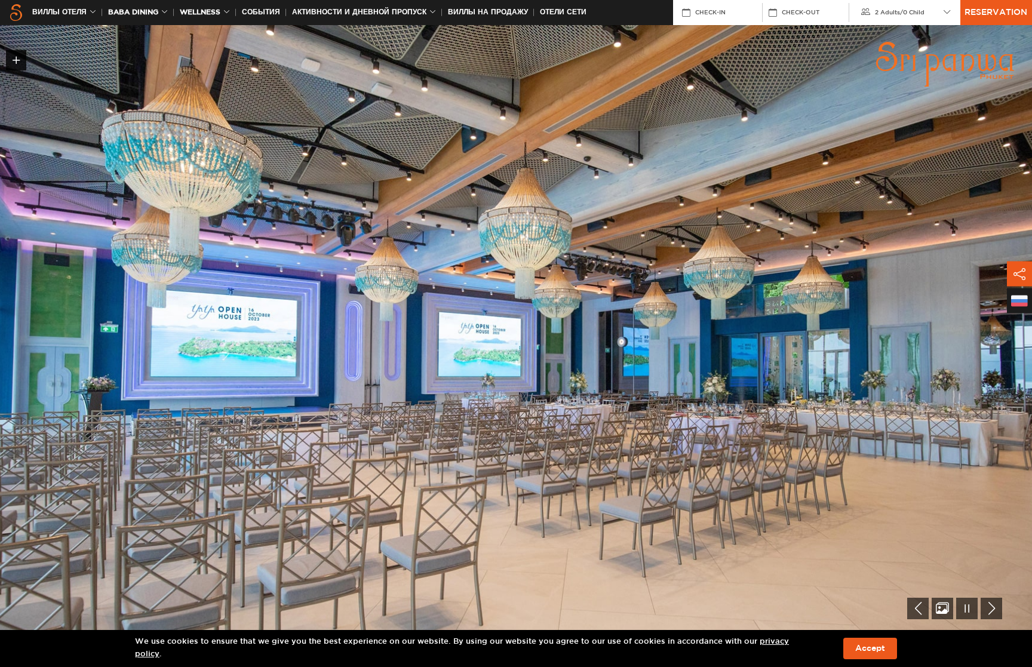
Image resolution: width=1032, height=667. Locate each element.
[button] (918, 608)
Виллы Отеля (59, 12)
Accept (870, 648)
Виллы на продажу (488, 12)
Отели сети (563, 12)
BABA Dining (133, 12)
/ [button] (899, 13)
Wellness (200, 12)
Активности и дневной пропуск (359, 12)
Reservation (996, 12)
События (261, 12)
